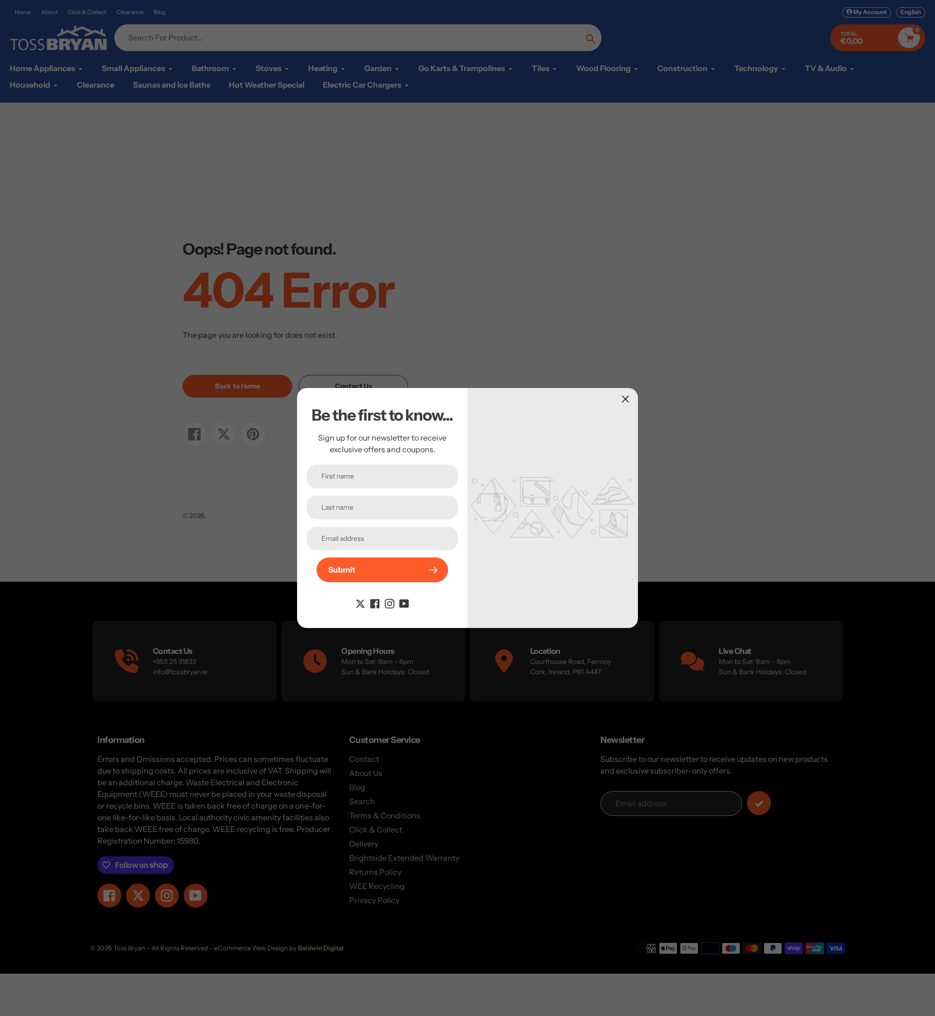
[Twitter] (360, 603)
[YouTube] (404, 603)
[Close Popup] (625, 399)
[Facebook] (375, 603)
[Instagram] (389, 603)
